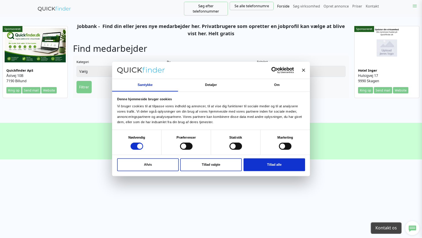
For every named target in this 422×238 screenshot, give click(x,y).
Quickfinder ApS (19, 70)
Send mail (31, 90)
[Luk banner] (303, 70)
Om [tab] (277, 85)
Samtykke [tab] (145, 85)
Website (49, 90)
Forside (283, 6)
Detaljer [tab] (211, 85)
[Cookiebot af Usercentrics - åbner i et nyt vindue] (274, 70)
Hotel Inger (367, 70)
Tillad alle (274, 164)
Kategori (82, 62)
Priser (357, 6)
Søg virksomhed (306, 6)
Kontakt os (386, 228)
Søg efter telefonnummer (206, 9)
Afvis (148, 164)
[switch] (186, 146)
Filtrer (84, 87)
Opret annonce (336, 6)
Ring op (14, 90)
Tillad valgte (211, 164)
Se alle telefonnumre (252, 6)
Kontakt (372, 6)
